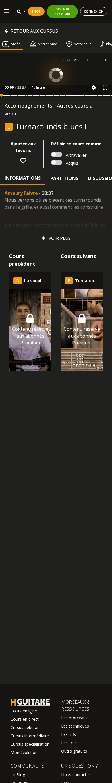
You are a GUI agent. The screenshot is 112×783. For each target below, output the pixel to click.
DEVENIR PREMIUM (62, 11)
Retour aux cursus (34, 31)
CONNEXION (94, 11)
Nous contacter (75, 774)
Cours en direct (25, 719)
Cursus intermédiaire (30, 736)
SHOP (36, 11)
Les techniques (75, 726)
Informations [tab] (23, 178)
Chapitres (70, 59)
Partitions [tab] (64, 178)
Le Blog (18, 774)
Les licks (69, 742)
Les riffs (68, 734)
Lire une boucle (95, 59)
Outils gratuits (74, 751)
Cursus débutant (26, 727)
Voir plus (59, 238)
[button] (94, 87)
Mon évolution (24, 752)
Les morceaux (74, 717)
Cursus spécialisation (30, 744)
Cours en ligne (24, 711)
